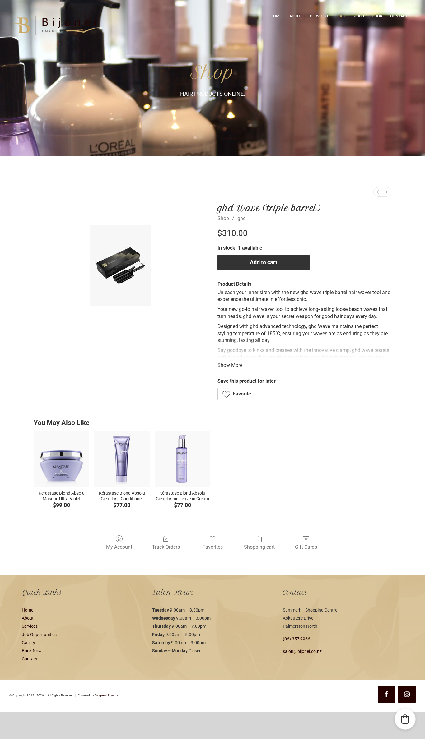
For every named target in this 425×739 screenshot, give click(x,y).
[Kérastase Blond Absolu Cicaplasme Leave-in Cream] (182, 459)
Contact (29, 658)
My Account (119, 547)
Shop (223, 218)
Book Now (32, 650)
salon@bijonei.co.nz (302, 651)
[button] (238, 394)
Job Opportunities (39, 634)
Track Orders (166, 547)
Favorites (213, 547)
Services (30, 626)
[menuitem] (378, 191)
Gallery (28, 642)
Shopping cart (259, 547)
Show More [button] (229, 365)
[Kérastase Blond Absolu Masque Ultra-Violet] (61, 459)
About (28, 618)
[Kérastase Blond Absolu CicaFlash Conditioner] (122, 459)
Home (27, 609)
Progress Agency (106, 695)
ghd (241, 218)
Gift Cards (306, 547)
